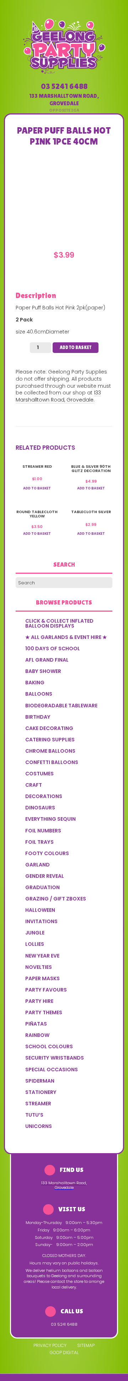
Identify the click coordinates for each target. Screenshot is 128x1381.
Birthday (37, 716)
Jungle (34, 932)
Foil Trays (39, 842)
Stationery (41, 1092)
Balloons (38, 693)
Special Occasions (51, 1069)
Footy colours (47, 853)
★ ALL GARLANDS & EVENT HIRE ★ (66, 637)
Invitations (41, 921)
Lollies (34, 944)
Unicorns (38, 1126)
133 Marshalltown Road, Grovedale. (58, 396)
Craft (33, 784)
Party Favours (46, 989)
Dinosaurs (40, 807)
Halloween (40, 910)
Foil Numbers (43, 830)
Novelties (38, 967)
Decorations (43, 796)
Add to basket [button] (37, 488)
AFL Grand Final (47, 659)
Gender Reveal (44, 876)
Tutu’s (34, 1114)
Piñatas (36, 1023)
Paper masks (42, 978)
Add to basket (75, 347)
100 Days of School (52, 648)
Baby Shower (43, 671)
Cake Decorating (49, 728)
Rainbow (37, 1035)
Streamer (38, 1103)
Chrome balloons (50, 750)
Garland (37, 864)
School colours (49, 1046)
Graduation (42, 887)
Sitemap (86, 1345)
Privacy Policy (49, 1345)
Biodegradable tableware (61, 705)
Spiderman (39, 1080)
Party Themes (43, 1012)
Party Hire (39, 1001)
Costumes (39, 773)
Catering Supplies (50, 739)
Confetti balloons (51, 762)
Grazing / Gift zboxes (55, 898)
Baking (34, 682)
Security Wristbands (54, 1057)
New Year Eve (42, 955)
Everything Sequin (50, 819)
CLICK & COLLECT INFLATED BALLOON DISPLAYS (59, 623)
